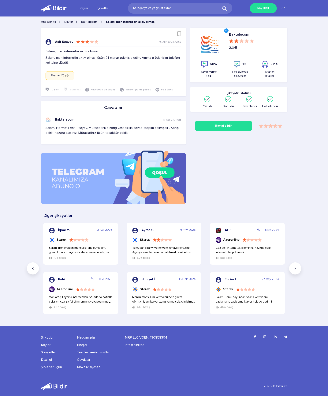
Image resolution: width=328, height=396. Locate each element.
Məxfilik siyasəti (88, 367)
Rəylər (84, 8)
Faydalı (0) (58, 75)
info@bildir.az (134, 345)
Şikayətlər (48, 352)
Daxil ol (46, 359)
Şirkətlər (103, 8)
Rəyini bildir (223, 125)
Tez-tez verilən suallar (93, 352)
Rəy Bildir (263, 8)
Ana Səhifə (48, 22)
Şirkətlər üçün (51, 367)
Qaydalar (83, 359)
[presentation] (33, 268)
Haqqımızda (86, 337)
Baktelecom (89, 22)
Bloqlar (82, 345)
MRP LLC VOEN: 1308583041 (147, 337)
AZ (283, 8)
